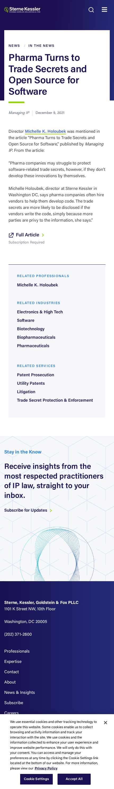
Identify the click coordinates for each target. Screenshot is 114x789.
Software (25, 321)
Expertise (12, 662)
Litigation (26, 392)
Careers (11, 713)
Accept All (74, 779)
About (10, 682)
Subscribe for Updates (26, 510)
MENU (106, 10)
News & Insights (19, 693)
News (14, 46)
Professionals (17, 651)
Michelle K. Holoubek (45, 132)
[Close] (105, 722)
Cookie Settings (36, 779)
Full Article (28, 235)
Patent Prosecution (35, 375)
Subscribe (13, 703)
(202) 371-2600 (18, 634)
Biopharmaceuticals (36, 338)
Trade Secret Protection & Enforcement (55, 400)
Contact (11, 672)
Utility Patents (31, 384)
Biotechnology (31, 329)
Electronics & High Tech (40, 312)
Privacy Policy (46, 768)
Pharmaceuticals (33, 346)
